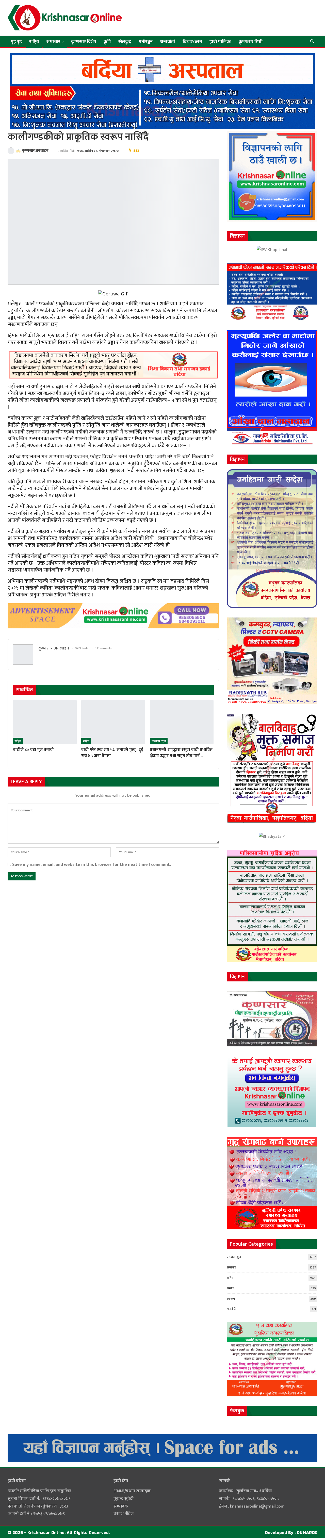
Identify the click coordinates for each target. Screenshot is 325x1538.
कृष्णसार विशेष (83, 42)
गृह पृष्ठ (16, 42)
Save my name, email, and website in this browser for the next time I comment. (91, 864)
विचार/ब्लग (192, 42)
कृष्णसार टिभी (251, 42)
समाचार (53, 42)
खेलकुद (124, 42)
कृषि (107, 42)
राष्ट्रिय (34, 42)
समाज (230, 1288)
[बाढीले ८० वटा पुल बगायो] (45, 722)
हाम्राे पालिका (220, 42)
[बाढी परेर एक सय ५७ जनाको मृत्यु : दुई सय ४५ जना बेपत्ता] (113, 722)
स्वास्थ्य (231, 1298)
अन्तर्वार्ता (167, 42)
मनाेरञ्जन (146, 42)
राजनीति (231, 1309)
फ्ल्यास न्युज (159, 741)
